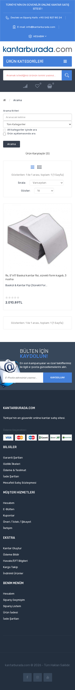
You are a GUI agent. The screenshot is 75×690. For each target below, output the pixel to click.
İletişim (7, 528)
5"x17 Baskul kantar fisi (24, 275)
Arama (17, 100)
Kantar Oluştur (12, 548)
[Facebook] (27, 677)
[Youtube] (48, 677)
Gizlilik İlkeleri (11, 463)
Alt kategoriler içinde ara (22, 129)
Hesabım (39, 36)
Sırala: (22, 182)
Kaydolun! (57, 377)
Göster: (25, 190)
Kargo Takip (10, 567)
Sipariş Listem (12, 606)
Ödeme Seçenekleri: (15, 429)
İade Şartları (11, 476)
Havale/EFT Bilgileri (15, 560)
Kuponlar (9, 515)
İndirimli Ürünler (13, 573)
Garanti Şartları (13, 457)
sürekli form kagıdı (52, 275)
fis (6, 275)
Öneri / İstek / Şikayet (17, 521)
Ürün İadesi (10, 612)
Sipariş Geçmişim (14, 599)
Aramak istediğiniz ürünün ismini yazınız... (67, 75)
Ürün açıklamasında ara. (21, 133)
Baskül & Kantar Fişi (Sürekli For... (26, 285)
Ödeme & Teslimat (14, 470)
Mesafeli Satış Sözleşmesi (19, 482)
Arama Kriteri (11, 110)
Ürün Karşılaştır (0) (38, 153)
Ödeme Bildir (11, 554)
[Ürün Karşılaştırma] (25, 86)
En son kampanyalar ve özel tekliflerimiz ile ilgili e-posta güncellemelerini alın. (45, 365)
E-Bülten (8, 509)
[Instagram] (37, 677)
